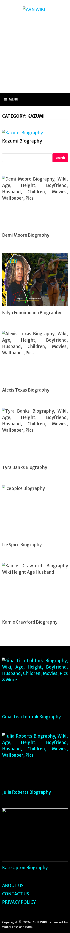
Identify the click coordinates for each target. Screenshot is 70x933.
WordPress (10, 927)
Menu (13, 99)
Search (60, 158)
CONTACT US (15, 894)
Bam (28, 927)
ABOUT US (13, 885)
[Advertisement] (35, 56)
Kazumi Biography (22, 141)
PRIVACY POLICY (19, 902)
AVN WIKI (39, 922)
